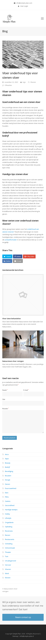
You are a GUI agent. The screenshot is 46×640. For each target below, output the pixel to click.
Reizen (7, 535)
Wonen (7, 578)
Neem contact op (23, 617)
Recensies (9, 531)
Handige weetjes (11, 509)
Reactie (5, 408)
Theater (8, 552)
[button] (7, 256)
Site (3, 399)
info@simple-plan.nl (27, 636)
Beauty (7, 463)
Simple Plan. (17, 634)
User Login (24, 6)
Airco (7, 454)
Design (7, 480)
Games (7, 501)
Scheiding (8, 544)
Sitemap (15, 636)
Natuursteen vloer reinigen (13, 361)
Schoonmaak (10, 548)
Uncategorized (10, 561)
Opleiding (8, 527)
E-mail (26, 390)
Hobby (7, 514)
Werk (7, 573)
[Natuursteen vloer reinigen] (23, 344)
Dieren (7, 484)
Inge (24, 82)
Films (7, 497)
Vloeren (33, 82)
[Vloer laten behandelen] (23, 295)
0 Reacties (8, 85)
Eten (6, 493)
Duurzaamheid (10, 488)
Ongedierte (9, 522)
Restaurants (9, 539)
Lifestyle (8, 518)
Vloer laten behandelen (11, 318)
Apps (7, 458)
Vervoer (8, 565)
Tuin (6, 556)
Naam (5, 390)
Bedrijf (7, 467)
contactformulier (11, 240)
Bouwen (8, 476)
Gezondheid (9, 505)
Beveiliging (9, 471)
